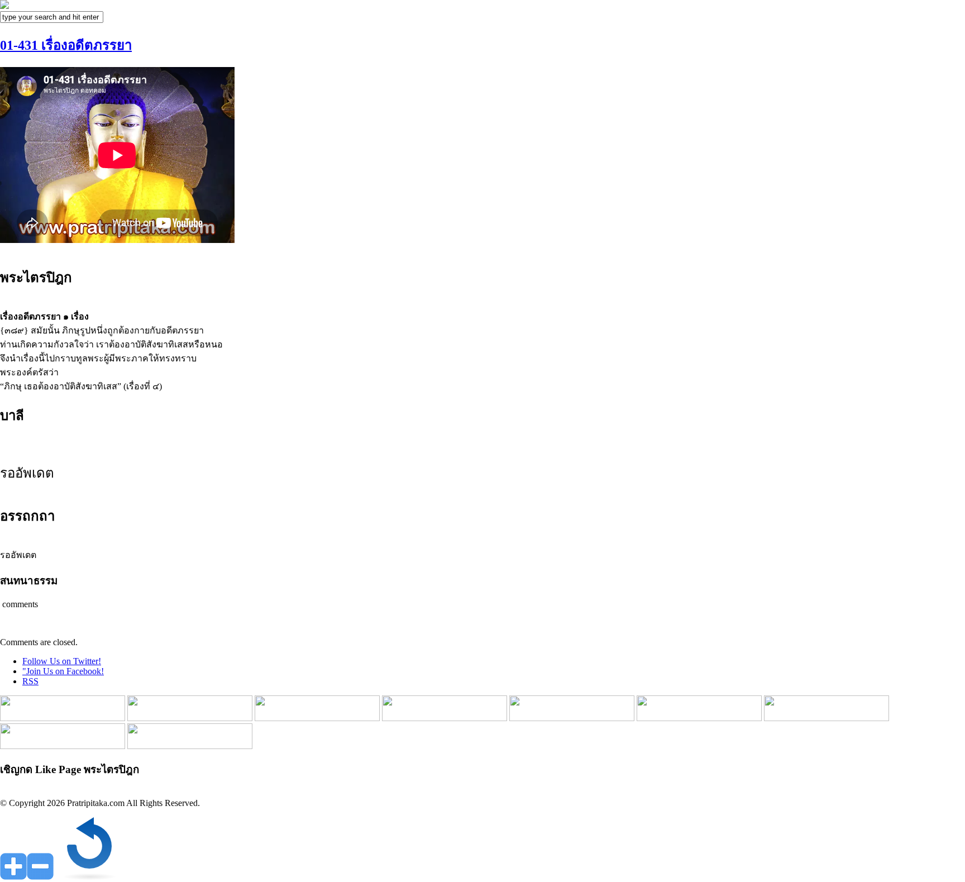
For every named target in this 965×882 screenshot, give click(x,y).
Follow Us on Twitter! (61, 661)
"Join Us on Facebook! (63, 671)
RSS (30, 681)
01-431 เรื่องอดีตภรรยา (66, 45)
